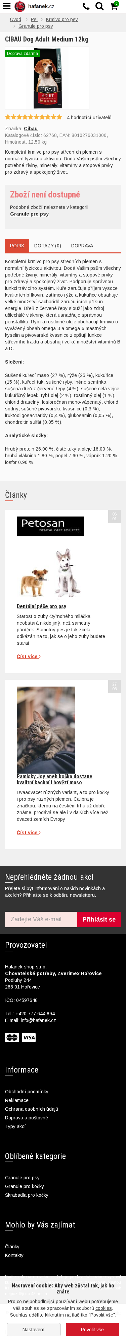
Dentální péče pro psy (41, 606)
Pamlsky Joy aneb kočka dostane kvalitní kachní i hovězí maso (54, 779)
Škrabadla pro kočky (26, 1195)
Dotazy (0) (47, 245)
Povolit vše (92, 1329)
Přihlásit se (99, 919)
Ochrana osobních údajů (31, 1109)
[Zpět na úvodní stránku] (35, 6)
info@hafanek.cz (38, 1020)
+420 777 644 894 (35, 1013)
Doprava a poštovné (26, 1117)
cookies (103, 1308)
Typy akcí (15, 1126)
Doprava (82, 245)
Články (12, 1246)
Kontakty (14, 1255)
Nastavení (34, 1329)
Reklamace (17, 1100)
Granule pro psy (22, 1177)
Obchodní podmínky (26, 1091)
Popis (17, 245)
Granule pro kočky (24, 1186)
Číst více (28, 656)
